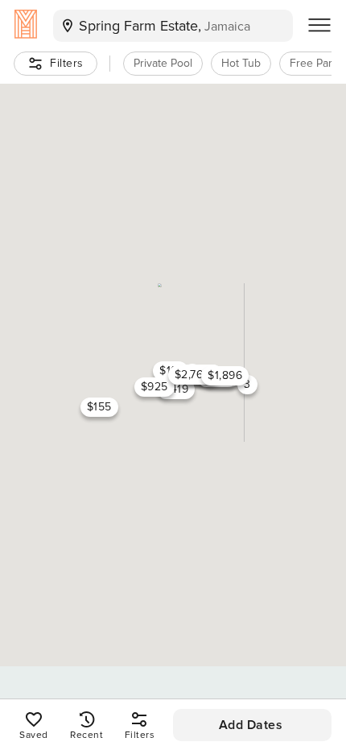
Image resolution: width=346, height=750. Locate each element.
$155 (99, 407)
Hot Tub (241, 63)
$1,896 (225, 375)
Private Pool (163, 63)
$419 (175, 389)
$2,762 (192, 374)
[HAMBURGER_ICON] (319, 26)
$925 (154, 387)
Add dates (251, 725)
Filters (67, 63)
